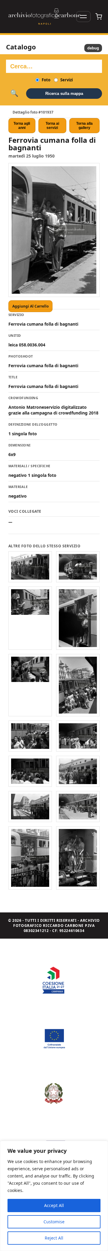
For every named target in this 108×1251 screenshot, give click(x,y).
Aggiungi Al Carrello (30, 306)
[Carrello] (98, 16)
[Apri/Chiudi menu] (83, 16)
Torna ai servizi (52, 125)
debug (93, 48)
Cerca (14, 93)
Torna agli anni (22, 125)
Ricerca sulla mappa (64, 93)
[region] (54, 1196)
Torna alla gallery (84, 125)
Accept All (54, 1205)
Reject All (54, 1238)
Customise (54, 1221)
